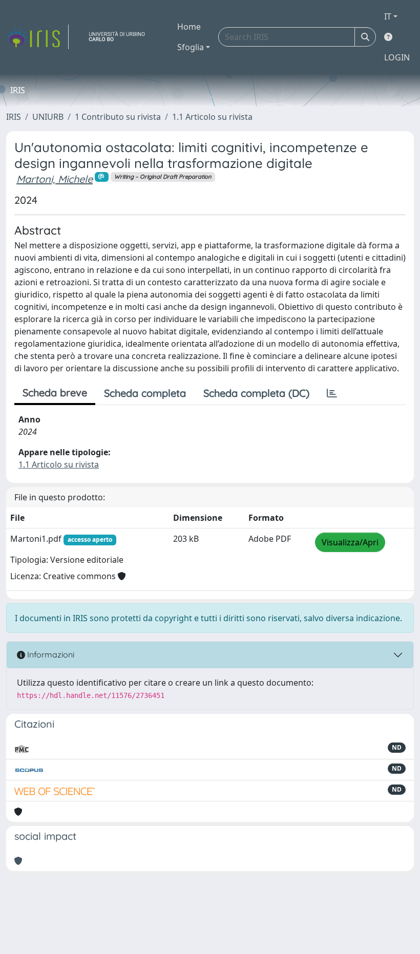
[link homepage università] (121, 37)
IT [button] (387, 16)
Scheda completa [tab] (145, 393)
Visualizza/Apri (350, 542)
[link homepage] (37, 37)
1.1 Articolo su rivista (212, 116)
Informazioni (49, 654)
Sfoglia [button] (190, 47)
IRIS (13, 116)
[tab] (332, 393)
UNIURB (48, 116)
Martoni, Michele (54, 179)
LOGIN (397, 57)
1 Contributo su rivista (118, 116)
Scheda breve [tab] (55, 392)
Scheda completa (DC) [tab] (256, 393)
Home (189, 26)
